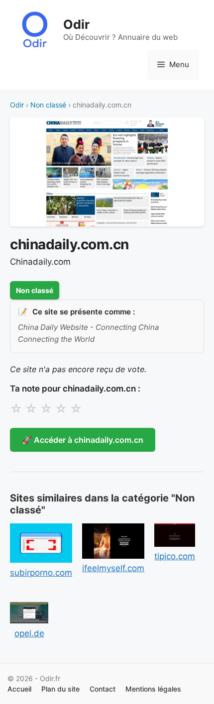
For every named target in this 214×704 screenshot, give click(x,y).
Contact (102, 689)
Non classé (48, 105)
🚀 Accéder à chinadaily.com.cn (82, 440)
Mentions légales (153, 689)
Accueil (19, 689)
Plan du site (60, 689)
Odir (76, 24)
